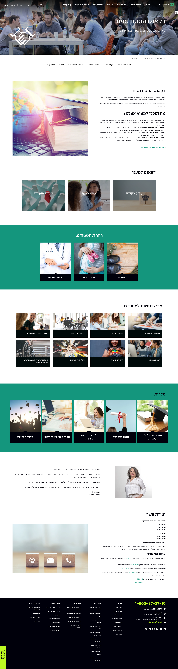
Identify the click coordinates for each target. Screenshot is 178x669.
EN (21, 5)
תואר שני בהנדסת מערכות (73, 617)
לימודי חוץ (57, 615)
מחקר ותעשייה (98, 5)
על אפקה (148, 5)
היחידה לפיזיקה (56, 622)
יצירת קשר (51, 65)
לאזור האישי (9, 5)
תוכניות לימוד (136, 5)
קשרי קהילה (67, 5)
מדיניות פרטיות (117, 630)
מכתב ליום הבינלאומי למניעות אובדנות (153, 147)
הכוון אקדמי (36, 613)
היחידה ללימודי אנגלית (54, 626)
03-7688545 (126, 568)
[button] (176, 13)
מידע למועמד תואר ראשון (53, 607)
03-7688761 (139, 583)
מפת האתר (119, 634)
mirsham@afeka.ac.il (155, 622)
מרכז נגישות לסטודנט (76, 65)
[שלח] (28, 5)
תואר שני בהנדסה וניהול (74, 613)
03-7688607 (139, 579)
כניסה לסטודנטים (117, 619)
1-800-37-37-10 (150, 604)
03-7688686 (133, 572)
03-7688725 (128, 558)
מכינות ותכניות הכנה (54, 619)
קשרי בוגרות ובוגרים (82, 5)
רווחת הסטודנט (93, 65)
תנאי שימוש (118, 622)
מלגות (61, 65)
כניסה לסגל (119, 615)
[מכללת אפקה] (166, 5)
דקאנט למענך (108, 65)
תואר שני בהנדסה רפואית (74, 621)
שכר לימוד (37, 621)
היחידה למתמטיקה (55, 630)
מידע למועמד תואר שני (53, 611)
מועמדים (110, 5)
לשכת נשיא (119, 607)
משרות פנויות (118, 611)
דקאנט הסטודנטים (141, 22)
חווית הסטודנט (122, 5)
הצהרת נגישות (118, 626)
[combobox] (36, 5)
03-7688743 (134, 565)
